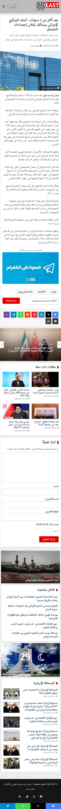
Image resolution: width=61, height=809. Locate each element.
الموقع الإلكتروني (52, 512)
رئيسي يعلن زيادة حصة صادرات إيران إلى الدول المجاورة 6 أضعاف (18, 424)
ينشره (31, 114)
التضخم (41, 292)
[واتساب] (21, 315)
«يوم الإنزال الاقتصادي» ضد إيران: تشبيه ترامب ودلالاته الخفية (34, 626)
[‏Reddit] (27, 315)
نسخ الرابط (11, 301)
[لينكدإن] (41, 315)
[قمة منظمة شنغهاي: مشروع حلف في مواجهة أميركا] (45, 411)
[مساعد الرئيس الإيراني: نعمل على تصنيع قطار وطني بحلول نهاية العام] (15, 379)
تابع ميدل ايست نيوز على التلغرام (30, 250)
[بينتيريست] (34, 315)
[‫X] (48, 315)
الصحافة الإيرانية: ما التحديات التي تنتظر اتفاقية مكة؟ (40, 692)
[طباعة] (48, 321)
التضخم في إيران (25, 292)
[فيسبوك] (55, 315)
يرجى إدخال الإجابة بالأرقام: (47, 524)
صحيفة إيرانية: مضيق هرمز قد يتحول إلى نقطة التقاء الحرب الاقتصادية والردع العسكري (42, 734)
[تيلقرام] (14, 315)
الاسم (56, 486)
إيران (53, 292)
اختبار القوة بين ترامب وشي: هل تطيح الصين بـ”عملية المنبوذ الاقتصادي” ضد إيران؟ (30, 349)
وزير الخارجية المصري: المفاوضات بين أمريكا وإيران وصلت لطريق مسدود (32, 599)
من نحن (29, 789)
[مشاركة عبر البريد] (55, 321)
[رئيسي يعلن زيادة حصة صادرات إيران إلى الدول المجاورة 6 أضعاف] (15, 411)
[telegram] (30, 268)
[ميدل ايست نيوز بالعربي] (48, 6)
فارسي (12, 7)
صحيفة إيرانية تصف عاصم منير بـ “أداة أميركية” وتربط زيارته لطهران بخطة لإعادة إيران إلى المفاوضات (40, 706)
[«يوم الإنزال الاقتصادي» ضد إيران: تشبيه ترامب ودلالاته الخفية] (11, 722)
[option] (30, 344)
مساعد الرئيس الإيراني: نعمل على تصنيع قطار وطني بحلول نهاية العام (16, 393)
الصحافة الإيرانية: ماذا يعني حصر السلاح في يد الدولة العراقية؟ (41, 761)
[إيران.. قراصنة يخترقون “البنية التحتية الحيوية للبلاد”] (45, 379)
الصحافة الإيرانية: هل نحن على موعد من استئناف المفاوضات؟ (42, 748)
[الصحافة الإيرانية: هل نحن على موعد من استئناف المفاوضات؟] (11, 750)
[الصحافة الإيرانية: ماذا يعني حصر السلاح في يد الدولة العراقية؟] (11, 763)
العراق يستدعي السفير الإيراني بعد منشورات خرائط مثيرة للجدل (33, 608)
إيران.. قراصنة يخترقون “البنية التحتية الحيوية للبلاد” (45, 391)
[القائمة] (3, 7)
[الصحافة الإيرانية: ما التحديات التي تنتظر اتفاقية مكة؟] (11, 694)
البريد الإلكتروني (51, 499)
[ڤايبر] (7, 315)
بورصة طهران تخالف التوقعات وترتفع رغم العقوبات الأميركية (32, 617)
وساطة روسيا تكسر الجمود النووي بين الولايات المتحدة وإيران (35, 635)
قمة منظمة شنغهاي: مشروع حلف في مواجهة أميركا (46, 423)
